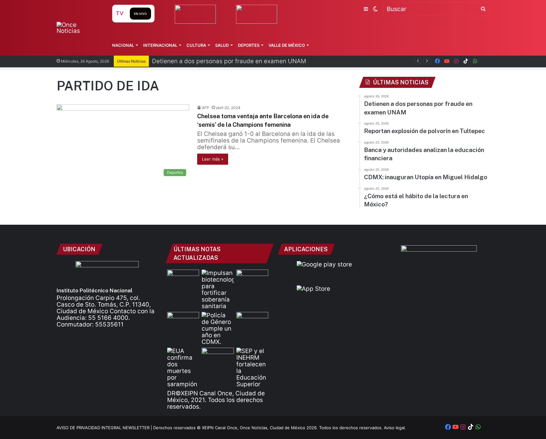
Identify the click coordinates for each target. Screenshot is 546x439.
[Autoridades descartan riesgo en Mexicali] (218, 357)
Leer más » (212, 159)
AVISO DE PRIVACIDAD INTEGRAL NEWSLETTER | (105, 427)
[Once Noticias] (78, 28)
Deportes (248, 45)
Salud (222, 45)
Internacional (160, 45)
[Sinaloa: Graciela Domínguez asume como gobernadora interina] (183, 321)
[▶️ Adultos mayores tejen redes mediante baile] (252, 321)
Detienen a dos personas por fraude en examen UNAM (229, 61)
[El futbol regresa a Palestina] (183, 279)
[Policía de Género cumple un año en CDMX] (218, 328)
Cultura (196, 45)
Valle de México (287, 45)
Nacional (123, 45)
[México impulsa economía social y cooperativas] (252, 279)
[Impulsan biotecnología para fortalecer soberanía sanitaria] (218, 289)
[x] (484, 61)
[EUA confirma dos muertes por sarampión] (183, 367)
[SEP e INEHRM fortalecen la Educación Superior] (252, 367)
